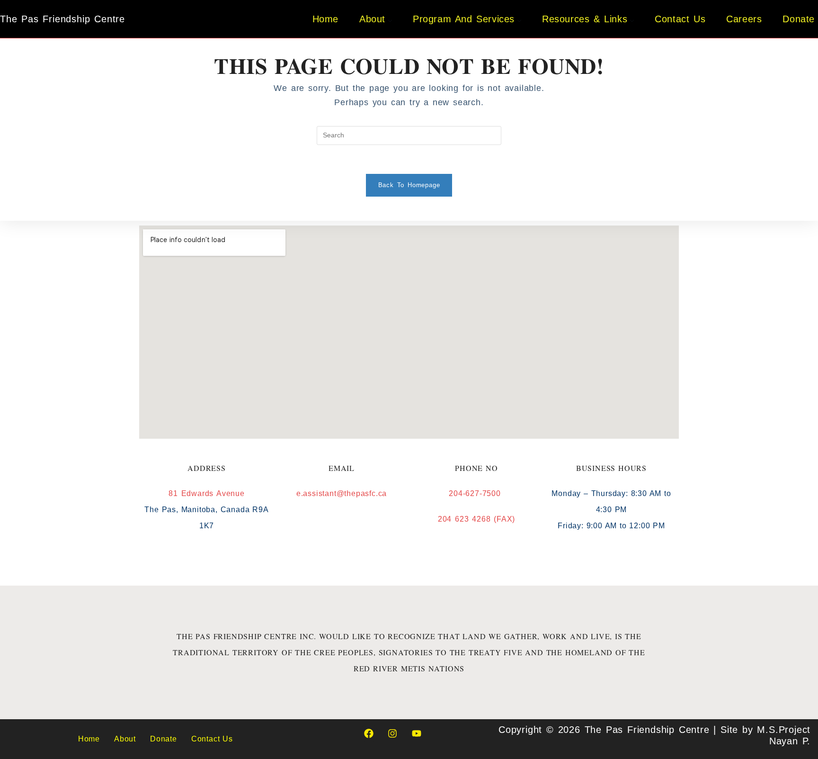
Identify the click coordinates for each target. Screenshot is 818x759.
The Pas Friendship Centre (62, 19)
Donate (163, 739)
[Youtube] (416, 733)
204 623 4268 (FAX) (476, 519)
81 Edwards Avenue (207, 493)
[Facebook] (368, 733)
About (125, 739)
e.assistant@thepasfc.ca (341, 493)
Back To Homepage (409, 185)
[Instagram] (392, 733)
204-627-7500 (476, 493)
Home (89, 739)
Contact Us (212, 739)
